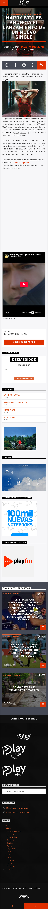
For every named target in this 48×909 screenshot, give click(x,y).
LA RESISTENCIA (12, 395)
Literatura (10, 860)
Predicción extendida (24, 489)
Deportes (10, 834)
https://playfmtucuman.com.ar (17, 808)
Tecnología (11, 866)
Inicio (7, 825)
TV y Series (11, 849)
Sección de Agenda (20, 162)
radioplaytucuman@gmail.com (17, 812)
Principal (38, 14)
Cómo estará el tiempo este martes (24, 689)
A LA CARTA (10, 418)
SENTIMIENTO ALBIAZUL (15, 402)
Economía (10, 840)
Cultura (9, 857)
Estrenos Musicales (14, 14)
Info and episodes (24, 378)
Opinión (10, 843)
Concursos (9, 869)
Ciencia (9, 863)
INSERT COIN (10, 410)
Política (9, 846)
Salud (9, 852)
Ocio (8, 854)
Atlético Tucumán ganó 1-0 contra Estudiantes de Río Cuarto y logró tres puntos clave (24, 650)
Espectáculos (12, 837)
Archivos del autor (24, 342)
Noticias (28, 14)
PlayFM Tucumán (32, 47)
